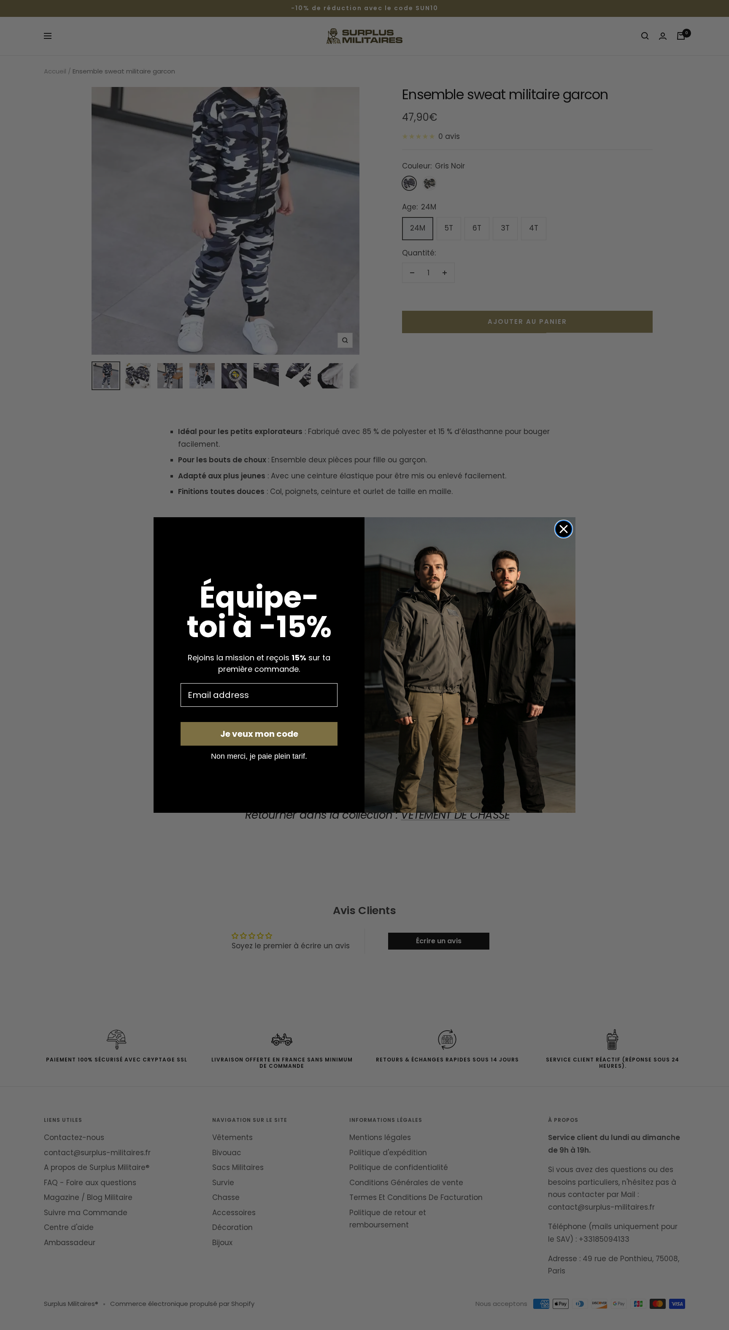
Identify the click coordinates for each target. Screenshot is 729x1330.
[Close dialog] (563, 529)
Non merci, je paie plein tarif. (259, 755)
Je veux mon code (259, 734)
